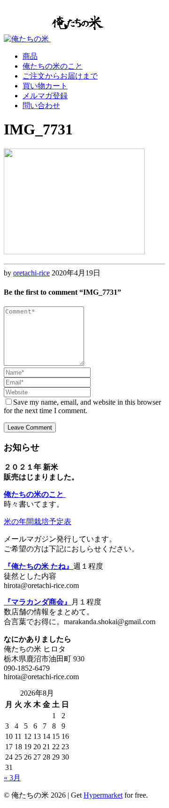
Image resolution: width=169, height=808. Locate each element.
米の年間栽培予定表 (37, 522)
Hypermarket (103, 795)
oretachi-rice (31, 273)
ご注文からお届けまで (60, 76)
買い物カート (45, 86)
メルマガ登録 (45, 96)
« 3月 (12, 778)
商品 (30, 56)
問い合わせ (41, 106)
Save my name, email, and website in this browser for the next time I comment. (82, 406)
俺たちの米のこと (53, 66)
